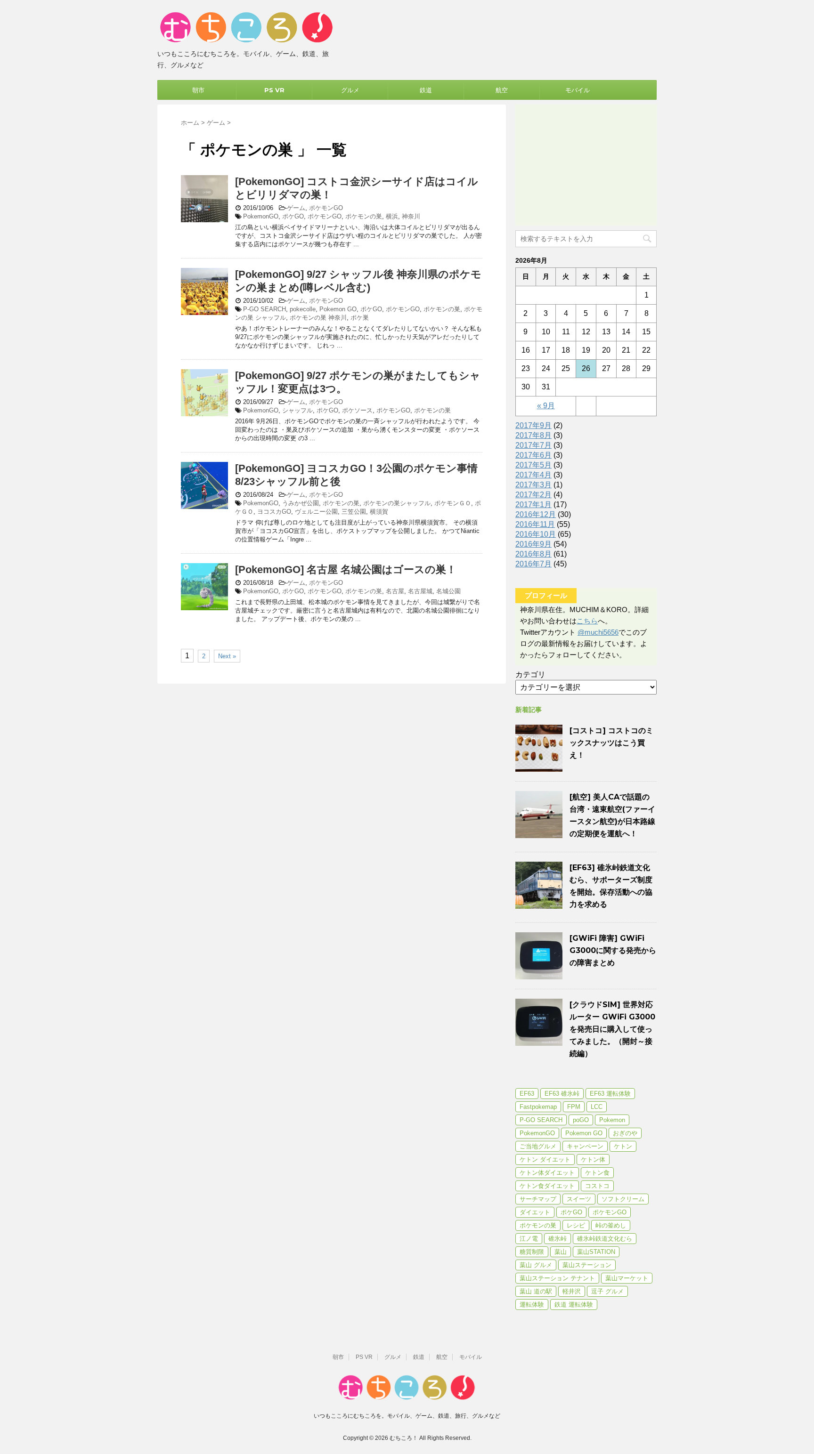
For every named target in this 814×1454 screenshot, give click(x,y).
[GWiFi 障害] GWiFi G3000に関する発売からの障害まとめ (613, 950)
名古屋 (395, 591)
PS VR (274, 90)
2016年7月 (533, 564)
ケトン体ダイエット (547, 1172)
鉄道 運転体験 (573, 1304)
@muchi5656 (598, 632)
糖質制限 (532, 1251)
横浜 (392, 216)
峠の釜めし (610, 1225)
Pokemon (612, 1119)
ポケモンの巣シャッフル (397, 503)
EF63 (527, 1093)
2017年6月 (533, 455)
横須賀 (379, 511)
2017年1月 (533, 505)
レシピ (576, 1225)
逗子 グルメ (607, 1291)
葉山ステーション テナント (557, 1278)
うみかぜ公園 (300, 503)
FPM (573, 1106)
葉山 (560, 1251)
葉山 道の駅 (536, 1291)
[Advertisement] (586, 163)
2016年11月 (535, 524)
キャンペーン (585, 1146)
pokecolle (303, 309)
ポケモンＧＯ (452, 503)
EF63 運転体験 (610, 1093)
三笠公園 (354, 511)
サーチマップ (538, 1199)
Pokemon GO (338, 309)
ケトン (623, 1146)
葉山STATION (596, 1251)
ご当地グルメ (538, 1146)
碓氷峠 (557, 1238)
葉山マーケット (626, 1278)
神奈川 (411, 216)
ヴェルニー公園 (316, 511)
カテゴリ (530, 674)
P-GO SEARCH (264, 309)
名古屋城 (420, 591)
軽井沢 (571, 1291)
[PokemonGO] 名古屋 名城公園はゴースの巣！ (345, 569)
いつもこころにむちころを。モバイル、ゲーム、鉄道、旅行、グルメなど (407, 1416)
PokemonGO (260, 216)
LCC (596, 1106)
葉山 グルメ (536, 1264)
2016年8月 (533, 554)
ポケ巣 (359, 317)
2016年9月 (533, 544)
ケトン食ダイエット (547, 1185)
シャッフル (297, 410)
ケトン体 (593, 1159)
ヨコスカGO (274, 511)
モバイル (577, 90)
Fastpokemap (538, 1106)
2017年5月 (533, 465)
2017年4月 (533, 475)
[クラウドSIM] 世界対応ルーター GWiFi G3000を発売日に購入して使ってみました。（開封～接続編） (612, 1029)
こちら (587, 621)
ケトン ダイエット (545, 1159)
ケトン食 (597, 1172)
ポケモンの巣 (363, 216)
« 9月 (546, 406)
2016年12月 (535, 514)
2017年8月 (533, 435)
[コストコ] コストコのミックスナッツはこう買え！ (611, 742)
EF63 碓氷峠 (562, 1093)
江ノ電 (529, 1238)
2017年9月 (533, 425)
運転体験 (532, 1304)
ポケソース (357, 410)
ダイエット (535, 1212)
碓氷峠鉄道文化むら (604, 1238)
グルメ (350, 90)
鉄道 (426, 90)
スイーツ (579, 1199)
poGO (581, 1119)
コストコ (597, 1185)
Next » (227, 656)
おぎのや (625, 1133)
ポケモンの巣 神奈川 (318, 317)
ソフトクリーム (623, 1199)
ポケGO (293, 216)
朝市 (198, 90)
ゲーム (296, 207)
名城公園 (448, 591)
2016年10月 (535, 534)
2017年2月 (533, 495)
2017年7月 (533, 445)
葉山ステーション (586, 1264)
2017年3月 (533, 485)
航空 (502, 90)
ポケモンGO (326, 207)
